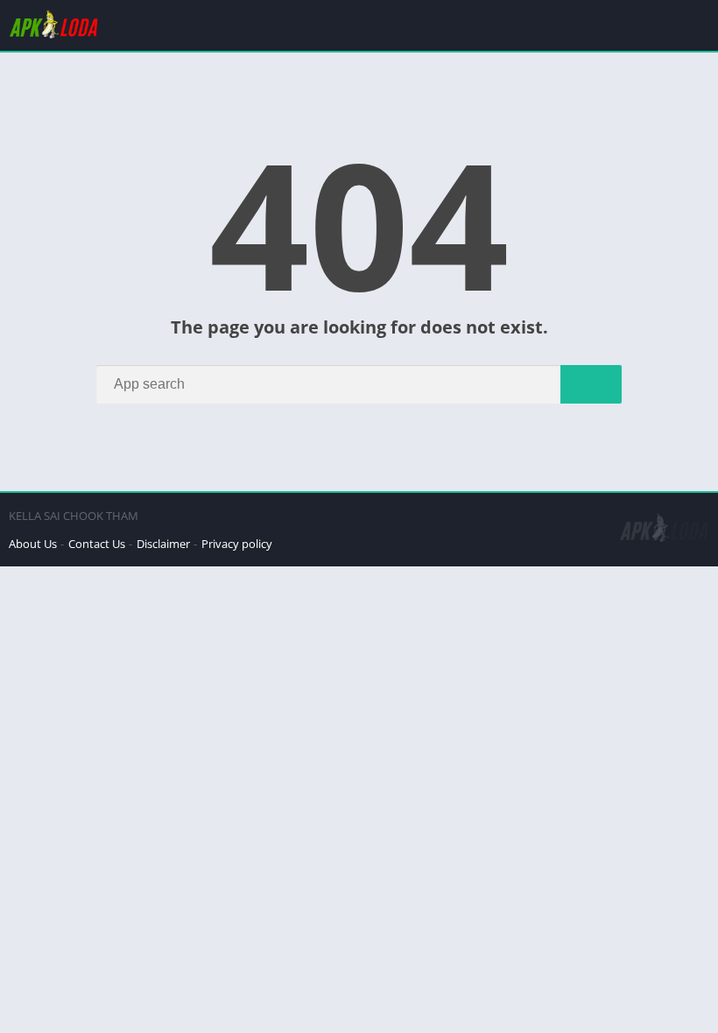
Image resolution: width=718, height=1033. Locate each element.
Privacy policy (236, 544)
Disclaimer (163, 544)
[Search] (591, 384)
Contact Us (96, 544)
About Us (33, 544)
